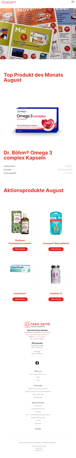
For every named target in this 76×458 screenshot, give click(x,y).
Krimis (38, 420)
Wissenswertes (38, 403)
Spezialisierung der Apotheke (38, 388)
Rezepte (38, 412)
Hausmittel (38, 406)
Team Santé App (38, 394)
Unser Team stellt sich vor (38, 374)
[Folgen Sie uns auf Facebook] (37, 363)
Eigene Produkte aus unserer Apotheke (38, 391)
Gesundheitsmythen (38, 409)
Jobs (38, 380)
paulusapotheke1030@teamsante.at (37, 334)
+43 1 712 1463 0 (40, 337)
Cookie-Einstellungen (39, 446)
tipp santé (38, 423)
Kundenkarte (38, 397)
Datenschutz (39, 450)
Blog (38, 377)
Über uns (38, 371)
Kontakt (38, 429)
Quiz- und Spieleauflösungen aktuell (38, 415)
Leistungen (38, 385)
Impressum (39, 448)
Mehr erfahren (20, 249)
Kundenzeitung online (38, 417)
